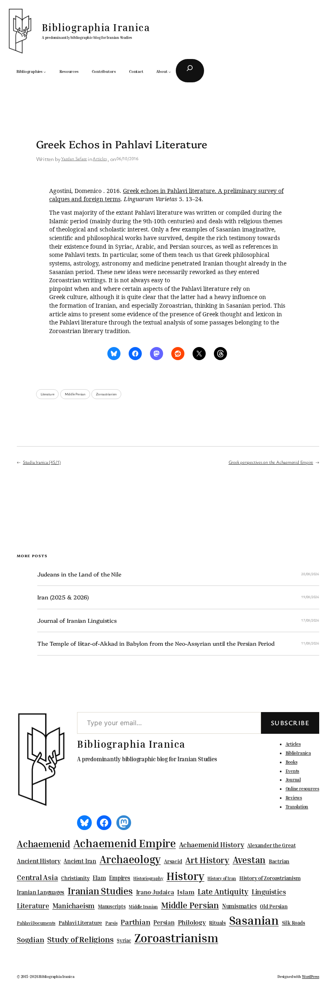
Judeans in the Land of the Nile (79, 574)
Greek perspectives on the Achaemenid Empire (271, 462)
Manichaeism (73, 905)
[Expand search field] (190, 71)
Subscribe (290, 722)
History (185, 876)
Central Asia (37, 877)
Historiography (148, 878)
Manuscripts (112, 907)
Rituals (217, 923)
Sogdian (30, 939)
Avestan (249, 859)
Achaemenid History (211, 845)
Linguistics (269, 891)
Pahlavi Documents (36, 923)
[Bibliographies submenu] (44, 71)
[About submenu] (169, 71)
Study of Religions (80, 939)
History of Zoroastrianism (270, 878)
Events (293, 771)
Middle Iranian (143, 906)
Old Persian (274, 906)
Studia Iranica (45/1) (42, 462)
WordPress (310, 976)
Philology (192, 922)
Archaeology (130, 859)
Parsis (111, 923)
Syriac (124, 940)
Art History (207, 860)
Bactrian (279, 861)
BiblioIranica (298, 753)
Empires (119, 877)
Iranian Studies (100, 890)
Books (291, 762)
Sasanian (254, 920)
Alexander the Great (271, 845)
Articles (100, 158)
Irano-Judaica (155, 892)
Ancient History (39, 860)
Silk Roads (293, 923)
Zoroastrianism (106, 394)
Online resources (302, 788)
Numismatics (239, 906)
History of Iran (221, 878)
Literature (47, 394)
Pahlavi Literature (80, 922)
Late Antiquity (223, 891)
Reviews (294, 797)
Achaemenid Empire (124, 843)
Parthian (135, 921)
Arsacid (173, 861)
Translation (297, 806)
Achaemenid (43, 843)
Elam (99, 877)
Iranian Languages (40, 892)
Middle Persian (75, 394)
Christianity (75, 878)
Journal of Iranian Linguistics (77, 620)
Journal (293, 779)
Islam (185, 892)
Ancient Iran (80, 861)
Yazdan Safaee (74, 158)
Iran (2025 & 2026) (63, 597)
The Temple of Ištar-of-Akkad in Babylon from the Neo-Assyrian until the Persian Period (155, 643)
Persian (163, 922)
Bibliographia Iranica (96, 27)
